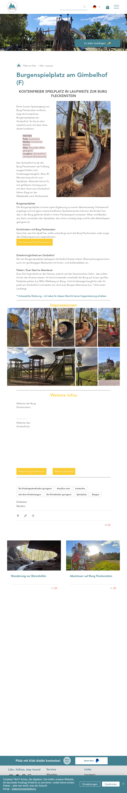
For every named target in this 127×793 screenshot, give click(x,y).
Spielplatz (82, 494)
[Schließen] (123, 784)
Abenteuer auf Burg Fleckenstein (91, 576)
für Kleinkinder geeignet (58, 494)
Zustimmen (111, 784)
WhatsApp (51, 774)
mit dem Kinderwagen (29, 494)
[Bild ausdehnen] (18, 327)
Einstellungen (90, 784)
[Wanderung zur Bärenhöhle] (34, 555)
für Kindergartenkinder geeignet (35, 488)
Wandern (20, 505)
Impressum (90, 774)
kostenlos (80, 488)
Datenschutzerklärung (24, 789)
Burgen (95, 494)
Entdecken (21, 501)
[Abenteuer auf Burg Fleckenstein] (93, 555)
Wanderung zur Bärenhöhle (28, 576)
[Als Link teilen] (25, 515)
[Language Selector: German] (97, 7)
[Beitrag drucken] (33, 515)
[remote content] (80, 433)
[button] (107, 7)
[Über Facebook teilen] (17, 515)
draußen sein (63, 488)
